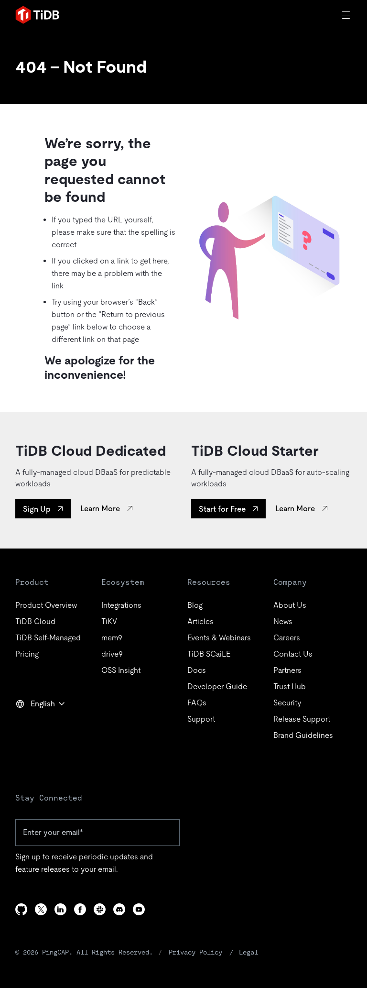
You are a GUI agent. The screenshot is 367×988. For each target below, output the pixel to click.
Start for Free (222, 509)
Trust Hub (289, 686)
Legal (248, 952)
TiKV (109, 621)
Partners (287, 670)
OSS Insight (120, 670)
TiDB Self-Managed (48, 637)
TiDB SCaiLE (208, 654)
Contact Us (293, 654)
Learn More (100, 508)
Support (201, 719)
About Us (289, 605)
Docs (196, 670)
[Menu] (347, 15)
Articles (200, 621)
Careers (286, 637)
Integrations (121, 605)
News (282, 621)
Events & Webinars (219, 637)
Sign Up (37, 509)
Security (287, 702)
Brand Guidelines (303, 735)
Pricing (27, 654)
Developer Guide (217, 686)
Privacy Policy (195, 952)
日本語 (33, 724)
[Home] (37, 15)
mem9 (111, 637)
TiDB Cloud (35, 621)
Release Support (301, 719)
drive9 (112, 654)
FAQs (196, 702)
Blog (195, 605)
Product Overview (46, 605)
